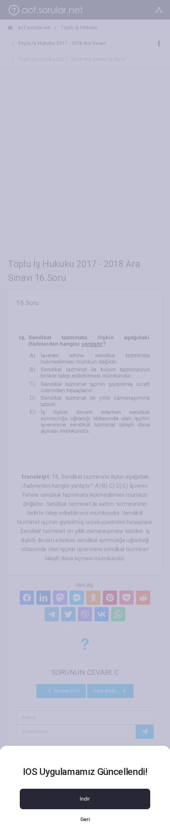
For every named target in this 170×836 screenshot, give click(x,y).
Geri (85, 819)
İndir (85, 799)
